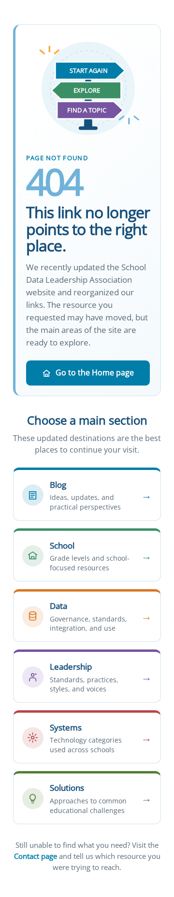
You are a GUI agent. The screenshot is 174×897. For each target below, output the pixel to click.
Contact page (35, 856)
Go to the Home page (95, 372)
